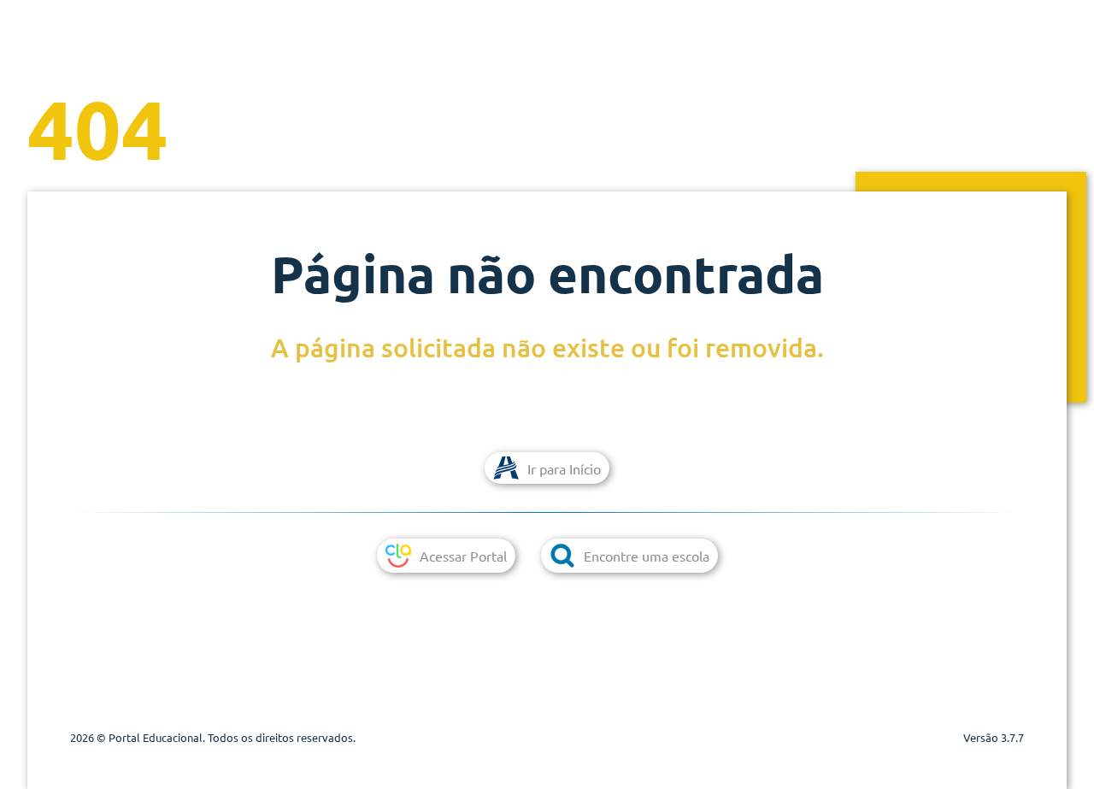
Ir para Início (564, 468)
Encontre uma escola (646, 555)
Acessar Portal (463, 555)
